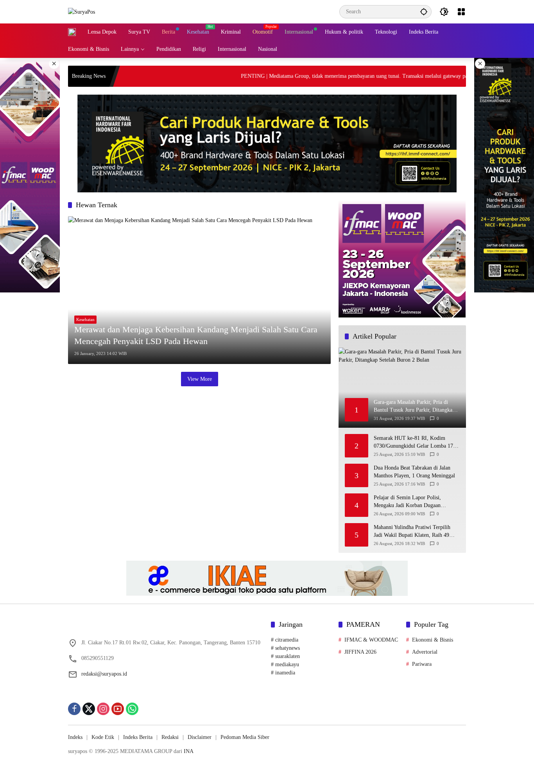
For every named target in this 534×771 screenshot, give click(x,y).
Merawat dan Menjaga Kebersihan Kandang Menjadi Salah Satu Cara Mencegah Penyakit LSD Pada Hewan (195, 335)
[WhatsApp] (132, 709)
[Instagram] (103, 709)
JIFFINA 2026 (360, 652)
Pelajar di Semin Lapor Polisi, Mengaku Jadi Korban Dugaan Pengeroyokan (407, 502)
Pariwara (422, 664)
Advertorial (424, 652)
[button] (424, 11)
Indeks (75, 737)
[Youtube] (117, 709)
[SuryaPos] (81, 11)
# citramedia (284, 640)
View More (199, 379)
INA (189, 751)
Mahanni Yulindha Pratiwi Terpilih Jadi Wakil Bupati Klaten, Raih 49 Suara (412, 532)
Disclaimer (199, 737)
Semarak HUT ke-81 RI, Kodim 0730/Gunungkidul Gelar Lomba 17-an (414, 443)
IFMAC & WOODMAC (371, 640)
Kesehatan (85, 319)
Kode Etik (102, 737)
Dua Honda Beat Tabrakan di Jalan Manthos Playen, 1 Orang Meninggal (414, 472)
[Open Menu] (461, 11)
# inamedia (283, 673)
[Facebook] (74, 709)
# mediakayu (285, 664)
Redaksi (170, 737)
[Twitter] (88, 709)
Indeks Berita (137, 737)
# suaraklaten (285, 656)
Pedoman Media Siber (244, 737)
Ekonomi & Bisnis (432, 640)
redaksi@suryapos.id (104, 674)
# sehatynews (285, 648)
